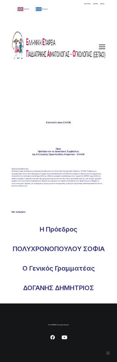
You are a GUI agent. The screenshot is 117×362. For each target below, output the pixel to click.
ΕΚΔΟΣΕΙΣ (87, 4)
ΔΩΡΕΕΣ (95, 4)
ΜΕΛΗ (102, 4)
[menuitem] (87, 3)
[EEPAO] (58, 46)
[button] (102, 47)
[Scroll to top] (108, 353)
